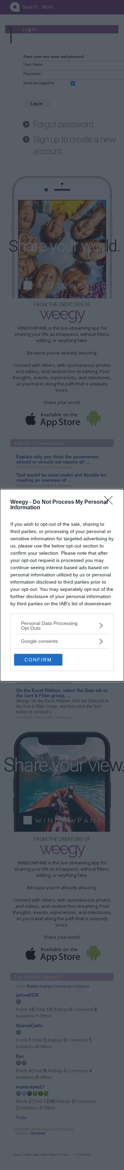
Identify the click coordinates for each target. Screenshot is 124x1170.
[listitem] (62, 625)
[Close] (110, 502)
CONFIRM (38, 659)
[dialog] (62, 585)
